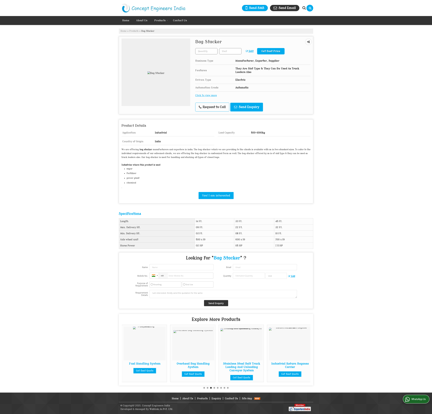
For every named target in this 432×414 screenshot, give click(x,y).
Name (145, 267)
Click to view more (206, 95)
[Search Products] (304, 8)
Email (228, 267)
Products (160, 20)
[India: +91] (154, 276)
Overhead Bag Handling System (145, 365)
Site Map (247, 398)
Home (125, 20)
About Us (141, 20)
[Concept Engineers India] (152, 8)
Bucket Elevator (291, 363)
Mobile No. (142, 275)
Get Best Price (270, 51)
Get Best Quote (145, 374)
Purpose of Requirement (142, 284)
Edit (251, 51)
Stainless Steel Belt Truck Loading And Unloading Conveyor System (194, 367)
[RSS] (257, 398)
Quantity (227, 275)
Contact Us (180, 20)
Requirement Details (142, 294)
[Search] (309, 8)
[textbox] (230, 51)
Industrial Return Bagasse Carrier (242, 365)
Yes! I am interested (216, 195)
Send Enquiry (248, 107)
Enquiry (216, 398)
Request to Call (214, 107)
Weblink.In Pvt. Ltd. (161, 409)
